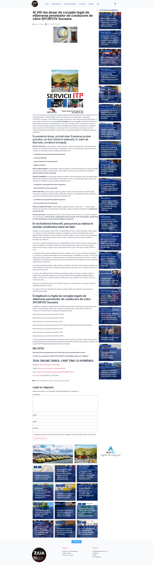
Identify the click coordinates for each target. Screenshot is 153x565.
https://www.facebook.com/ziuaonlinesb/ (51, 368)
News (51, 381)
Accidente (82, 4)
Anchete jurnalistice (41, 381)
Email (35, 421)
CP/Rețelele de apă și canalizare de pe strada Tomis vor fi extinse (43, 477)
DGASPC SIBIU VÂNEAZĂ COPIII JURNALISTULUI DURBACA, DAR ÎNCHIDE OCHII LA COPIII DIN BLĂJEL (109, 169)
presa (55, 381)
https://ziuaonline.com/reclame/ (49, 365)
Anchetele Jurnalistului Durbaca (108, 35)
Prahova (58, 503)
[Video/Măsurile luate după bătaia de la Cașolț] (110, 334)
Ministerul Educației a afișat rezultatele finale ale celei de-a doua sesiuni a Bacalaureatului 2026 (86, 512)
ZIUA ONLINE (37, 375)
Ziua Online (65, 381)
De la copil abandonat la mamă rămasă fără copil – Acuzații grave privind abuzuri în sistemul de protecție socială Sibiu (109, 151)
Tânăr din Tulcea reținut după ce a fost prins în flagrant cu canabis (65, 495)
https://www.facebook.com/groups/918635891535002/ (55, 372)
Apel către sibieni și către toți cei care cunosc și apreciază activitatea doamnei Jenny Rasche (41, 530)
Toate (47, 4)
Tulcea (62, 485)
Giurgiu (58, 522)
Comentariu (37, 394)
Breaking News (56, 4)
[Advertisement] (65, 57)
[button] (115, 3)
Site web (35, 428)
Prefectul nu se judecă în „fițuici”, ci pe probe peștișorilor (109, 97)
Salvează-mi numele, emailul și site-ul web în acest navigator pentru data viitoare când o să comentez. (65, 434)
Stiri (98, 4)
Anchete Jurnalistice (70, 4)
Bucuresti (81, 485)
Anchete (91, 4)
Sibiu (102, 38)
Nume (35, 415)
